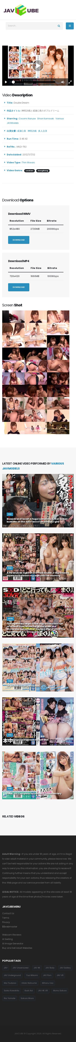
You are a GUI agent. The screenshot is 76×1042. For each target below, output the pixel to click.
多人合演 (43, 130)
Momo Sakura (60, 990)
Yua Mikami (32, 975)
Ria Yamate (9, 998)
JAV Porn (47, 975)
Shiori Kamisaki (46, 118)
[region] (38, 66)
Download (19, 240)
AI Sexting (7, 939)
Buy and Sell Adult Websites (17, 948)
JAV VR (60, 975)
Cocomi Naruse (28, 118)
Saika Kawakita (11, 990)
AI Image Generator (12, 943)
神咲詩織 (33, 130)
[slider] (34, 82)
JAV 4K (37, 967)
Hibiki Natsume (29, 983)
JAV (5, 967)
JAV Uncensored (20, 967)
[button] (62, 82)
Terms (5, 917)
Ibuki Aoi (29, 990)
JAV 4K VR (43, 990)
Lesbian (29, 171)
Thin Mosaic (28, 162)
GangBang (43, 171)
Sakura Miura (27, 998)
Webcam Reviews (11, 934)
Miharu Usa (47, 983)
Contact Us (8, 913)
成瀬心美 (22, 130)
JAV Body (50, 967)
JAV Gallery (65, 967)
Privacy (6, 922)
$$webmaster (9, 926)
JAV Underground (12, 975)
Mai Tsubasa (10, 983)
